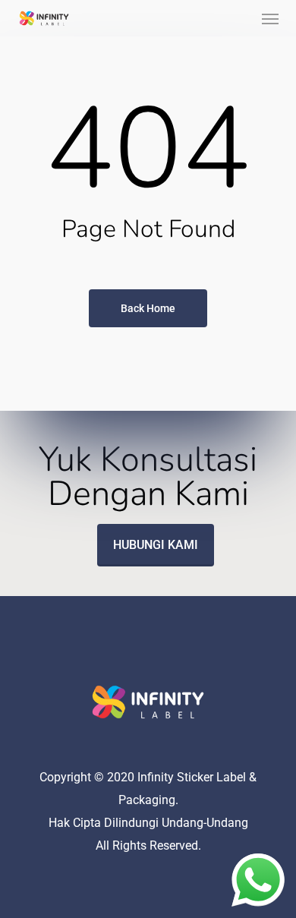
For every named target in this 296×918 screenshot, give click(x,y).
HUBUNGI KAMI (155, 545)
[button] (270, 18)
